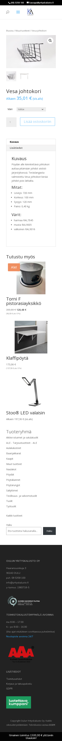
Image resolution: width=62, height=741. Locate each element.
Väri (10, 109)
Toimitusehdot (14, 679)
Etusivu (10, 30)
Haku (9, 525)
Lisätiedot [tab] (16, 147)
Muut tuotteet (23, 30)
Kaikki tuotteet (14, 515)
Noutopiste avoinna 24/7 (19, 636)
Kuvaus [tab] (14, 141)
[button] (50, 40)
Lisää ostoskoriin (37, 121)
